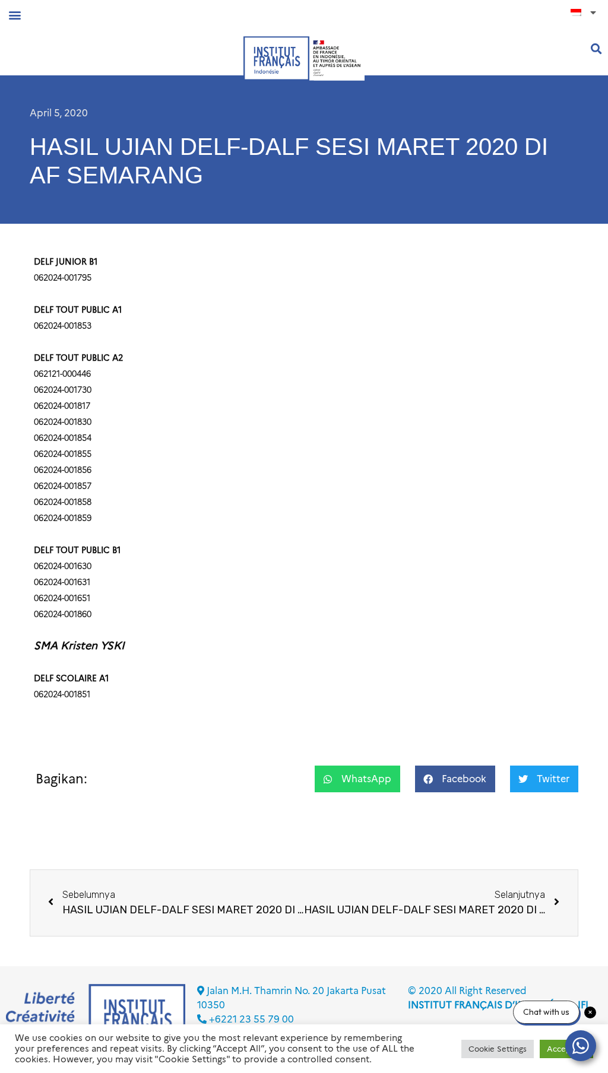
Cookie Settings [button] (497, 1048)
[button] (14, 14)
